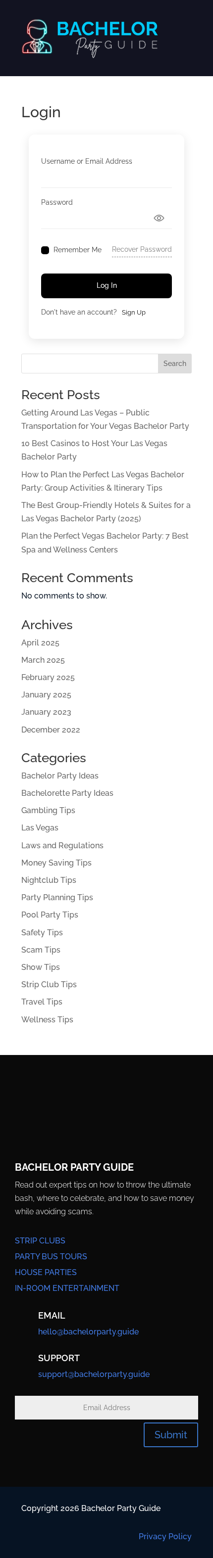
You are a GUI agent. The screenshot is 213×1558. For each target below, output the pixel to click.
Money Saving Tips (56, 863)
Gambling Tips (48, 810)
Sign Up (134, 312)
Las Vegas (39, 827)
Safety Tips (42, 932)
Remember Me (77, 250)
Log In (107, 285)
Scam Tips (40, 950)
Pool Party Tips (49, 914)
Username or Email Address (86, 161)
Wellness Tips (47, 1019)
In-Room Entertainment (67, 1288)
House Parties (46, 1272)
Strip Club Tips (49, 984)
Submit (171, 1435)
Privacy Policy (165, 1536)
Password (57, 202)
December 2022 (50, 729)
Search (174, 363)
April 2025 (40, 642)
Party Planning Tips (57, 897)
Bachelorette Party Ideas (67, 793)
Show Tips (40, 967)
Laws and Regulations (62, 845)
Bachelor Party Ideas (60, 775)
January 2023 (46, 712)
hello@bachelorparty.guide (88, 1331)
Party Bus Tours (51, 1256)
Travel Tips (41, 1002)
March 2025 (43, 660)
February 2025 (48, 677)
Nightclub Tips (48, 880)
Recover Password (142, 249)
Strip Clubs (40, 1240)
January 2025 (46, 694)
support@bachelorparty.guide (94, 1374)
